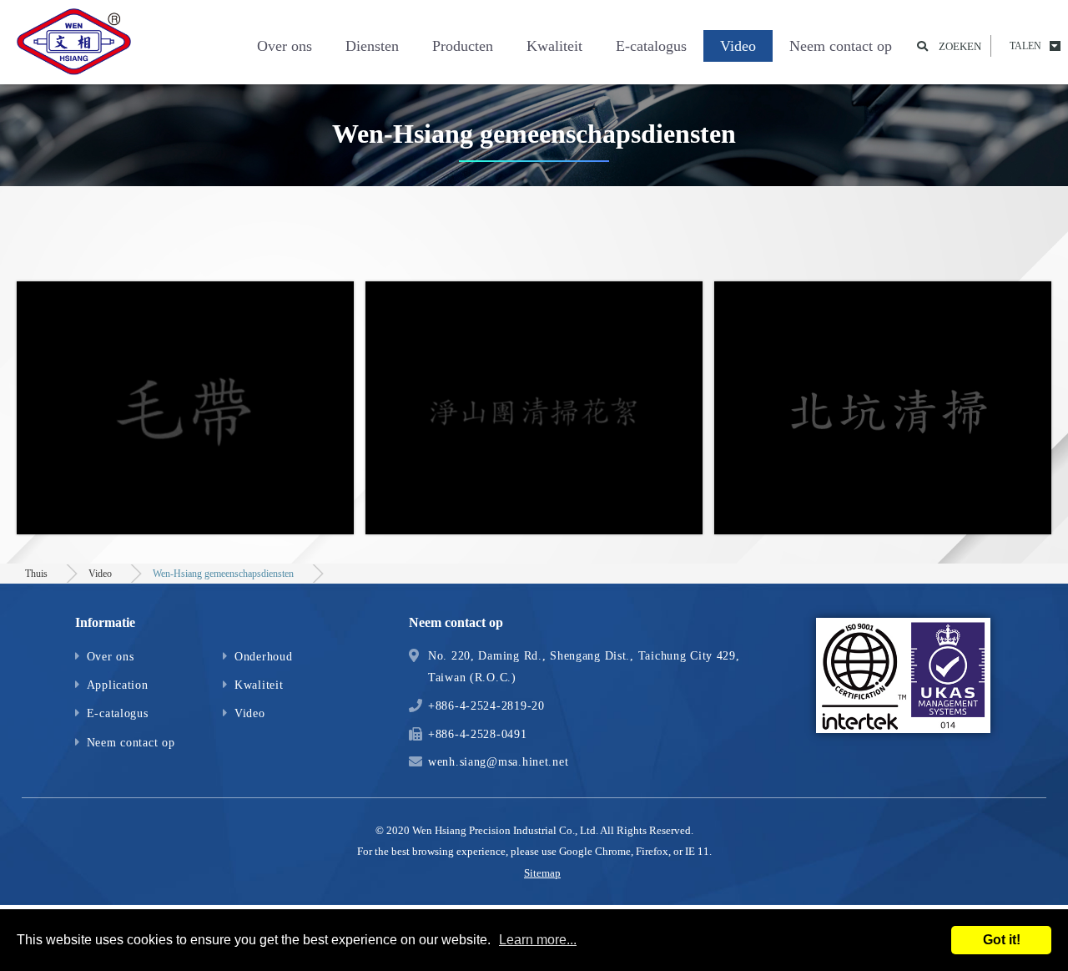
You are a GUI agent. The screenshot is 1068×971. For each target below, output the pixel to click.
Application (118, 684)
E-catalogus (651, 46)
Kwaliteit (554, 46)
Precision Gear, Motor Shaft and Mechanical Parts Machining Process (75, 45)
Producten (462, 46)
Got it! (1001, 940)
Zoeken (960, 46)
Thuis (36, 573)
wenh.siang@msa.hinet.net (498, 761)
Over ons (284, 46)
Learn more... (538, 940)
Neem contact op (840, 46)
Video (738, 46)
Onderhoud (263, 656)
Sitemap (542, 873)
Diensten (372, 46)
